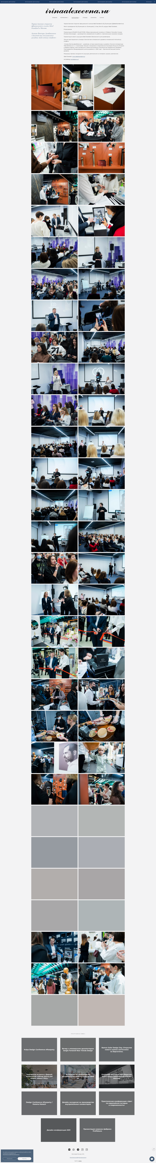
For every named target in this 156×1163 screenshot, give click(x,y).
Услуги (102, 17)
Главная (54, 17)
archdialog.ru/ (75, 59)
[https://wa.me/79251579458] (74, 1149)
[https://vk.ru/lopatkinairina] (69, 1149)
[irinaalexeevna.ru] (78, 10)
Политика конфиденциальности (78, 1157)
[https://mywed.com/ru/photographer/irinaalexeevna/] (87, 1149)
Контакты (93, 17)
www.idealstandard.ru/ (78, 56)
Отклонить (9, 1158)
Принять (24, 1158)
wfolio (80, 1161)
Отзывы (85, 17)
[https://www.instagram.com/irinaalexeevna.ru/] (82, 1149)
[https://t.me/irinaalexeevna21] (78, 1149)
